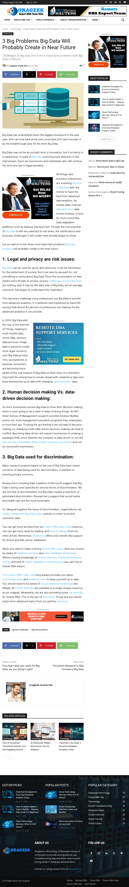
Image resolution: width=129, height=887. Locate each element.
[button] (123, 20)
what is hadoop (59, 531)
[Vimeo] (121, 853)
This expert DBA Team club (18, 575)
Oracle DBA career (53, 548)
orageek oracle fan (18, 65)
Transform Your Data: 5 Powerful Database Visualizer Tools (70, 746)
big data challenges (20, 629)
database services (27, 553)
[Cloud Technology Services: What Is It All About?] (94, 115)
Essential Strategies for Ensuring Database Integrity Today (112, 89)
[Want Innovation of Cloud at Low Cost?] (51, 824)
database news (37, 579)
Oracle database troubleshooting (44, 561)
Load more (106, 139)
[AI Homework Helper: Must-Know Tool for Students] (43, 731)
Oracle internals (47, 557)
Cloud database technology (57, 583)
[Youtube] (125, 2)
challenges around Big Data (65, 280)
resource (62, 601)
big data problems (40, 629)
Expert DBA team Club (57, 526)
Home (5, 29)
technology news (12, 579)
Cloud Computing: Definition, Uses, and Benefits (68, 809)
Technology (15, 29)
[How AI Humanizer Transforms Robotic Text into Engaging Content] (14, 731)
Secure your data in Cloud (110, 166)
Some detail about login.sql (110, 160)
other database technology (60, 553)
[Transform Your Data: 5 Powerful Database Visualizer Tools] (71, 731)
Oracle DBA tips (24, 588)
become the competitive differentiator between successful (37, 442)
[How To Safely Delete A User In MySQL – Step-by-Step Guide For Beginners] (94, 102)
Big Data (37, 156)
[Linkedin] (115, 2)
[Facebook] (106, 2)
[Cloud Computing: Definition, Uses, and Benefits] (51, 809)
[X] (120, 2)
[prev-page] (4, 757)
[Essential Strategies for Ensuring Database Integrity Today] (94, 89)
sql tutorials (76, 592)
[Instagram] (111, 2)
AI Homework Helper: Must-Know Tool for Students (41, 746)
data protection (62, 381)
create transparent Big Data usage (22, 513)
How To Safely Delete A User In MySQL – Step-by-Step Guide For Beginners (113, 102)
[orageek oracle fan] (4, 65)
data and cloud (65, 209)
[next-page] (10, 757)
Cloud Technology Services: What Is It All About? (112, 115)
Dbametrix (39, 535)
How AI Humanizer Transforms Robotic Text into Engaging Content (14, 746)
